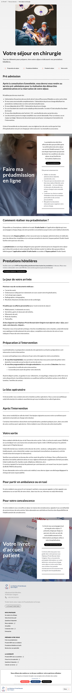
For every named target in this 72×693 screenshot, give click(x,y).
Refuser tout (25, 681)
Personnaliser (46, 681)
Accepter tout (35, 681)
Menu (65, 689)
